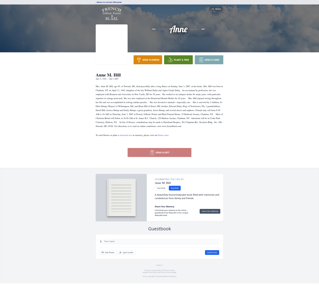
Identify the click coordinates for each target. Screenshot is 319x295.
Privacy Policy (152, 272)
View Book (161, 188)
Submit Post (212, 252)
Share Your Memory (210, 211)
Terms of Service (166, 272)
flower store (163, 135)
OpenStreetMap (162, 276)
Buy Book (175, 188)
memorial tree (126, 135)
